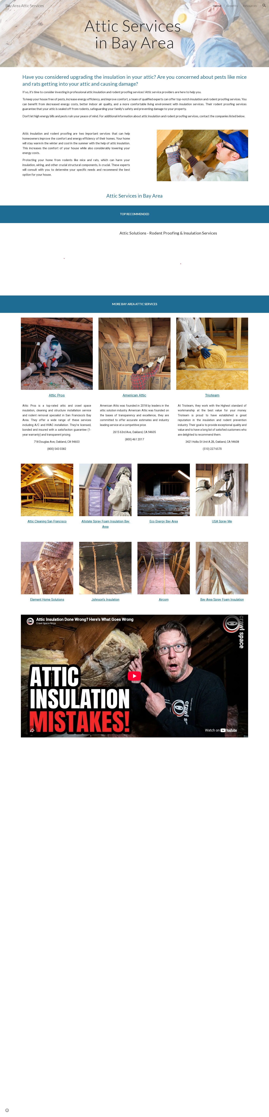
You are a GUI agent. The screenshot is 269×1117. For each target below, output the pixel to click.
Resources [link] (250, 6)
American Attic (134, 395)
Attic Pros (57, 395)
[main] (134, 33)
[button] (264, 5)
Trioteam (212, 395)
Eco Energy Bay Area (163, 521)
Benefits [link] (232, 6)
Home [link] (217, 6)
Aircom (164, 599)
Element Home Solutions (47, 599)
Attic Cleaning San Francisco (47, 521)
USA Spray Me (222, 521)
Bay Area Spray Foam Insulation (222, 599)
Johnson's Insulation (105, 599)
